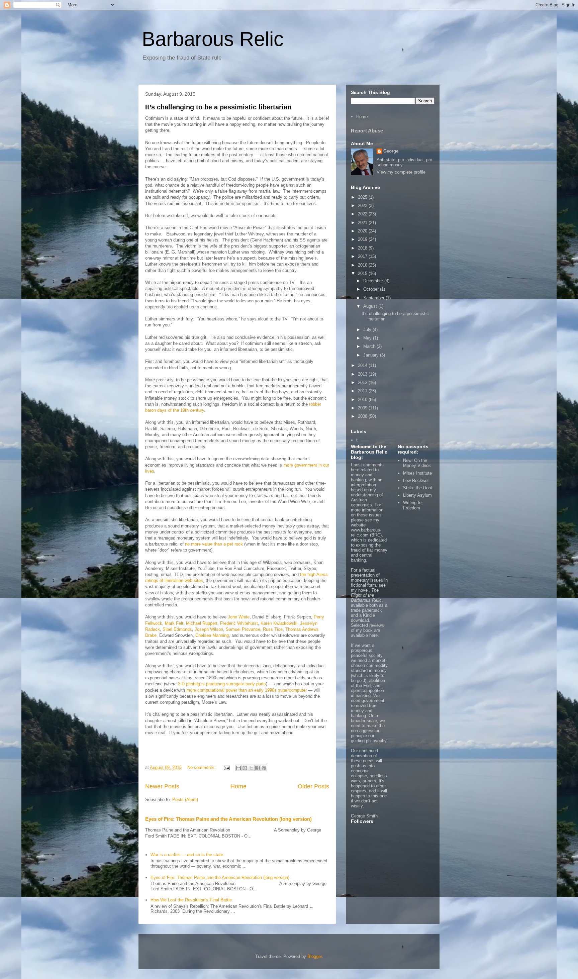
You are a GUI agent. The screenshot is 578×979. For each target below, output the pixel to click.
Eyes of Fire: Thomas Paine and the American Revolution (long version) (228, 819)
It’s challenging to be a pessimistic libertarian (218, 107)
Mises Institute (417, 473)
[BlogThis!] (245, 768)
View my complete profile (401, 172)
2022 (363, 213)
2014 (363, 365)
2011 (363, 390)
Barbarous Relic (213, 39)
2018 (363, 248)
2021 (363, 222)
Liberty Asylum (417, 495)
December (373, 280)
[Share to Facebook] (257, 768)
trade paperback (366, 610)
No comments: (202, 767)
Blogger (314, 956)
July (368, 329)
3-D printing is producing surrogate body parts (222, 683)
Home (238, 786)
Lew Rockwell (416, 480)
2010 (363, 399)
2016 (363, 265)
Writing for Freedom (413, 505)
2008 (363, 416)
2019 (363, 239)
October (371, 289)
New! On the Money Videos (417, 463)
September (374, 297)
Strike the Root (417, 487)
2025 (363, 197)
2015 (363, 273)
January (371, 355)
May (368, 337)
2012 (363, 382)
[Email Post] (226, 767)
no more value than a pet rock (214, 544)
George (390, 151)
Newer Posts (162, 786)
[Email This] (238, 768)
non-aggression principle (365, 733)
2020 (363, 230)
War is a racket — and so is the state (187, 854)
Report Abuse (367, 130)
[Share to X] (251, 768)
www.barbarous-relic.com (366, 532)
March (370, 346)
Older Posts (313, 786)
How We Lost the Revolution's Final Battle (191, 899)
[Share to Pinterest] (264, 768)
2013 (363, 374)
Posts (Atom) (185, 799)
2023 (363, 205)
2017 (363, 256)
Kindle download (363, 618)
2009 (363, 407)
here (373, 635)
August (370, 306)
